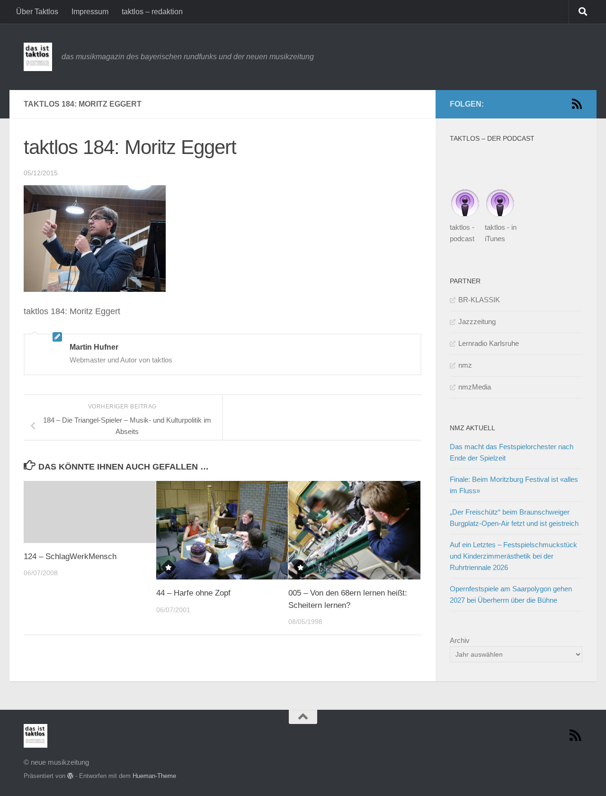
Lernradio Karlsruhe (488, 343)
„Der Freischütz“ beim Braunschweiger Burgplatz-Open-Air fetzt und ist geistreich (514, 517)
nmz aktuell (472, 428)
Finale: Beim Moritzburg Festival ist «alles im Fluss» (514, 485)
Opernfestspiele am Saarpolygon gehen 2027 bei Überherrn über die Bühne (511, 594)
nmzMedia (474, 387)
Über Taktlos (37, 12)
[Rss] (576, 103)
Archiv (460, 640)
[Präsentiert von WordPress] (70, 776)
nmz (465, 365)
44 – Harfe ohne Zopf (193, 592)
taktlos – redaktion (152, 12)
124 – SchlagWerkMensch (70, 556)
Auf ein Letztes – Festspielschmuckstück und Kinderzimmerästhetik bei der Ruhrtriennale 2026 (513, 556)
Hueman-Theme (154, 775)
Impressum (89, 12)
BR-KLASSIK (479, 300)
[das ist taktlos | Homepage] (38, 57)
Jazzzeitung (477, 321)
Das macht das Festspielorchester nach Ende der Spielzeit (511, 452)
